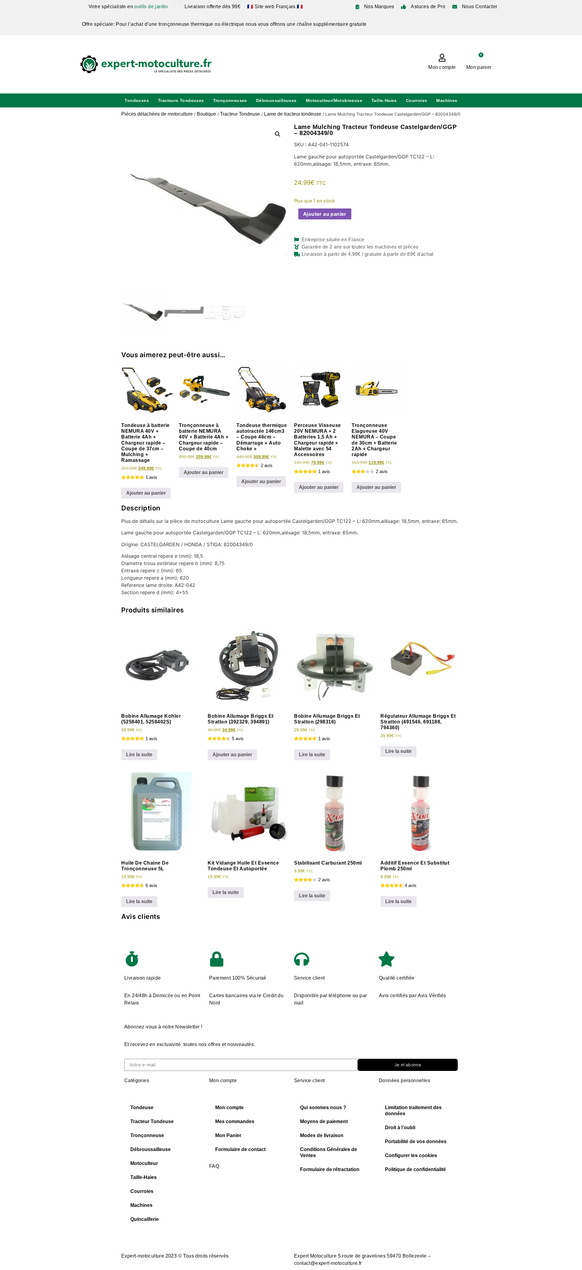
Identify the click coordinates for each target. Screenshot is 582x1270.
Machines (446, 100)
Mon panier (478, 67)
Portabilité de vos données (416, 1141)
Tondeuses (137, 100)
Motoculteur (144, 1163)
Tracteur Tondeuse (240, 114)
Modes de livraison (321, 1135)
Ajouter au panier (324, 214)
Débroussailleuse (150, 1149)
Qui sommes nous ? (323, 1107)
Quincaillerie (144, 1219)
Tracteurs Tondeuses (181, 100)
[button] (277, 134)
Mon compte (442, 67)
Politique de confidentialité (415, 1169)
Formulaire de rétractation (330, 1169)
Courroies (416, 100)
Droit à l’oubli (400, 1127)
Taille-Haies (384, 100)
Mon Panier (228, 1135)
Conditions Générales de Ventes (328, 1152)
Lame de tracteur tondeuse (292, 114)
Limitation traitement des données (413, 1110)
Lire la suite (139, 754)
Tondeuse (141, 1107)
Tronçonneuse (147, 1135)
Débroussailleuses (276, 100)
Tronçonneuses (230, 100)
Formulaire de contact (240, 1149)
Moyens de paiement (324, 1121)
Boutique (206, 114)
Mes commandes (234, 1121)
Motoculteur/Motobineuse (334, 100)
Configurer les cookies (411, 1155)
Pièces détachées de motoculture (157, 114)
